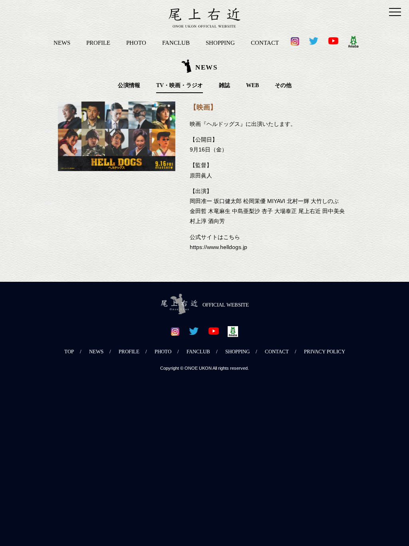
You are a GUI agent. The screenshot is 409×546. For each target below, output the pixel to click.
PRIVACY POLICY (324, 352)
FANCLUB (176, 42)
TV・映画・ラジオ (179, 85)
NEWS (62, 42)
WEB (252, 85)
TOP (69, 352)
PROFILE (98, 42)
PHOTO (136, 42)
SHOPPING (220, 42)
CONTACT (265, 42)
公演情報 (129, 85)
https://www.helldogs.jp (218, 247)
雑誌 (224, 85)
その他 (283, 85)
